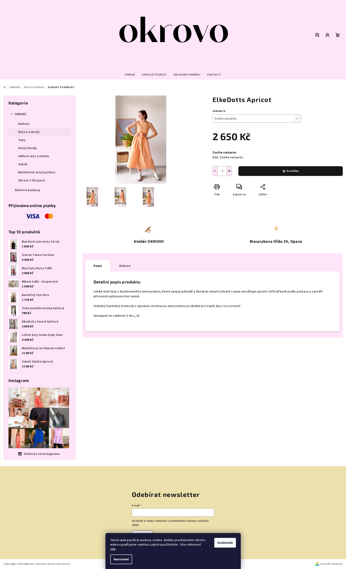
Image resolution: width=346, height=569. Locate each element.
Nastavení (121, 559)
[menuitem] (130, 74)
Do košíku (293, 171)
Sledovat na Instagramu (42, 454)
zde (113, 549)
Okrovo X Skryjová (31, 180)
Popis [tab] (98, 266)
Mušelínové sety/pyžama (36, 172)
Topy (22, 140)
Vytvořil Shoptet (331, 564)
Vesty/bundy (27, 148)
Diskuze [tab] (125, 266)
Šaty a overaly (29, 132)
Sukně (22, 164)
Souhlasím (225, 543)
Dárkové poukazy (28, 190)
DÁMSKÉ (20, 114)
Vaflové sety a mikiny (33, 156)
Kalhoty (24, 124)
